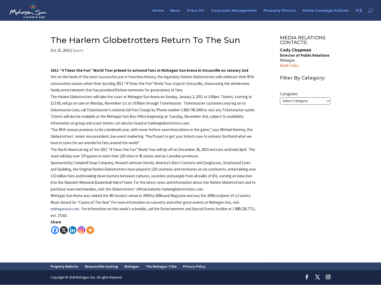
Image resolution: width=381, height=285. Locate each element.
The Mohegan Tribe (161, 266)
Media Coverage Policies (325, 10)
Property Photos (280, 10)
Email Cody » (290, 65)
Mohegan (131, 266)
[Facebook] (55, 230)
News (175, 10)
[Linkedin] (72, 230)
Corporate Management (234, 10)
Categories (289, 93)
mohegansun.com (65, 208)
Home (158, 10)
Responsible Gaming (101, 266)
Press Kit (195, 10)
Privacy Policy (194, 266)
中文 (359, 10)
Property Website (64, 266)
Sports (78, 50)
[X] (64, 230)
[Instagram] (81, 230)
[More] (90, 230)
